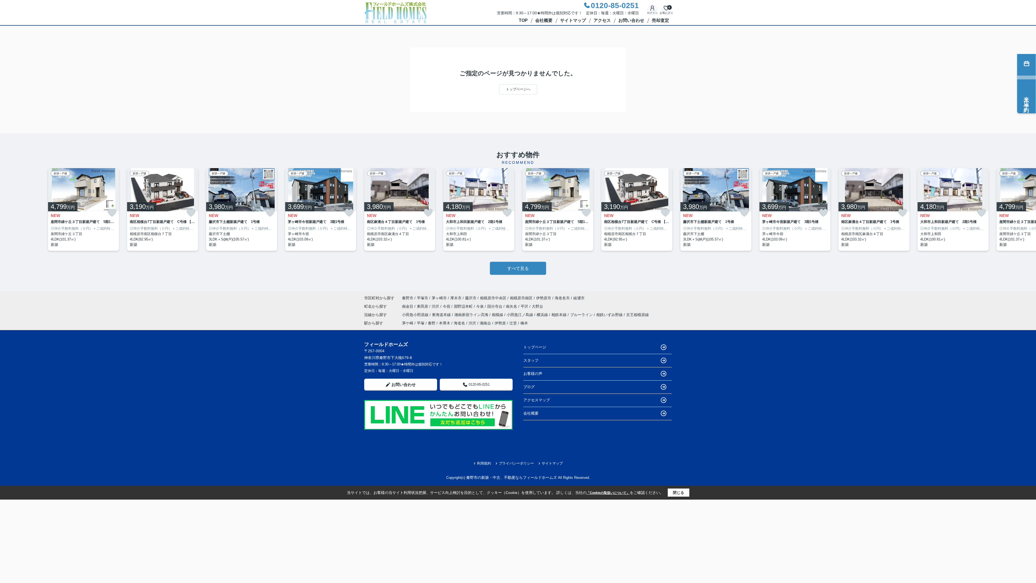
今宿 (447, 306)
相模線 (498, 315)
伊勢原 (500, 323)
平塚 (420, 323)
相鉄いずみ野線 (610, 315)
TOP (523, 20)
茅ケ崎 (407, 323)
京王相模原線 (637, 315)
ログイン (652, 12)
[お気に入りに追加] (112, 213)
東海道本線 (442, 315)
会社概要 (544, 20)
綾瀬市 (579, 298)
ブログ (529, 387)
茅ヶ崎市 (439, 298)
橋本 (524, 323)
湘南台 (485, 323)
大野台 (537, 306)
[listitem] (399, 209)
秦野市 (407, 298)
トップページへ (518, 89)
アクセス (602, 20)
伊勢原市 (543, 298)
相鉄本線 (559, 315)
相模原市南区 (521, 298)
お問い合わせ (631, 20)
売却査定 (660, 20)
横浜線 (543, 315)
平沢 (525, 306)
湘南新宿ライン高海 (471, 315)
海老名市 (562, 298)
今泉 (480, 306)
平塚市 (422, 298)
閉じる (678, 492)
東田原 (423, 306)
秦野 (431, 323)
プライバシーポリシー (516, 463)
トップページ (534, 347)
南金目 (408, 306)
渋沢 (436, 306)
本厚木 (444, 323)
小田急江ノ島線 (520, 315)
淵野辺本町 (464, 306)
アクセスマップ (536, 400)
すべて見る (518, 268)
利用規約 (484, 463)
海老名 (459, 323)
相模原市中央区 (493, 298)
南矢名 (512, 306)
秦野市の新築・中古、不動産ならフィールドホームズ (511, 477)
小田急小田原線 (416, 315)
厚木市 (456, 298)
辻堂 (513, 323)
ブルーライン (582, 315)
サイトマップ (573, 20)
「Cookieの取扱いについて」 (608, 493)
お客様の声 (532, 373)
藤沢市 (470, 298)
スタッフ (531, 360)
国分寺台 (495, 306)
